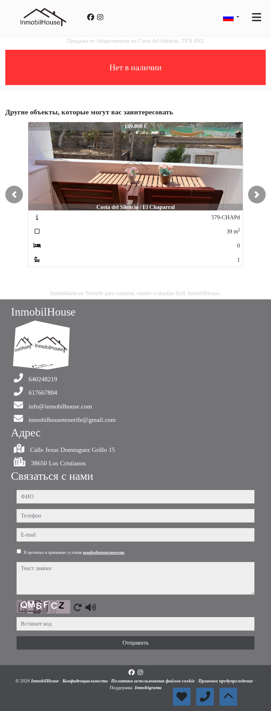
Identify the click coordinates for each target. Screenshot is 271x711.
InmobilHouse (45, 680)
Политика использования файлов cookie (153, 680)
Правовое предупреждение (226, 680)
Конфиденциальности (85, 680)
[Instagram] (100, 17)
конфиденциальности (104, 552)
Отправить (135, 643)
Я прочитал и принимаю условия (74, 552)
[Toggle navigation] (256, 17)
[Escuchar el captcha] (90, 607)
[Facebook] (90, 17)
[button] (14, 194)
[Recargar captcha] (77, 607)
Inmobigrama (148, 687)
